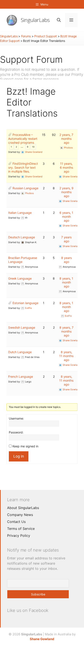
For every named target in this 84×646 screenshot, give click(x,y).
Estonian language (25, 303)
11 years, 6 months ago (66, 167)
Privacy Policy (18, 535)
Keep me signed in (25, 446)
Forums (26, 36)
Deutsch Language (21, 237)
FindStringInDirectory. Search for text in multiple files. (23, 167)
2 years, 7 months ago (66, 138)
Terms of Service (21, 528)
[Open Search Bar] (59, 20)
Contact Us (16, 521)
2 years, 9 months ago (66, 192)
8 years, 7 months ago (66, 331)
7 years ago (66, 239)
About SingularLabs (23, 508)
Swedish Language (21, 327)
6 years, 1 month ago (66, 216)
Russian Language (25, 188)
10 (33, 146)
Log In (18, 456)
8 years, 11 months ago (66, 356)
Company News (20, 515)
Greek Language (20, 278)
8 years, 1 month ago (66, 282)
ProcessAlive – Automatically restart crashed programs (22, 138)
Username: (16, 418)
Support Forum (31, 59)
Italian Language (20, 212)
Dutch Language (20, 352)
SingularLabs (35, 19)
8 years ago (66, 260)
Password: (16, 432)
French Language (20, 376)
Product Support (45, 36)
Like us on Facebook (27, 610)
